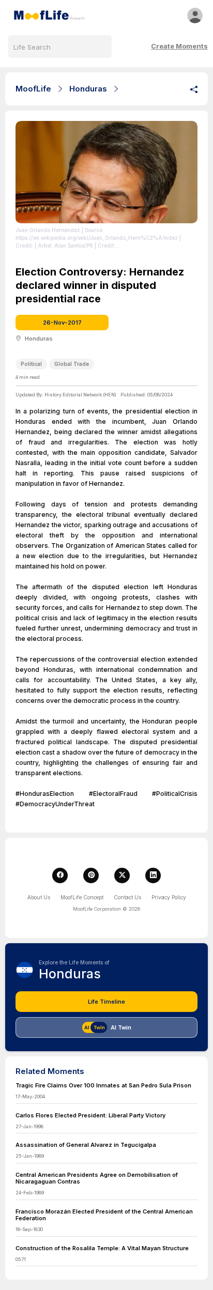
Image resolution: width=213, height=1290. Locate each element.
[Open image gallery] (106, 172)
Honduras (88, 89)
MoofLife (33, 89)
